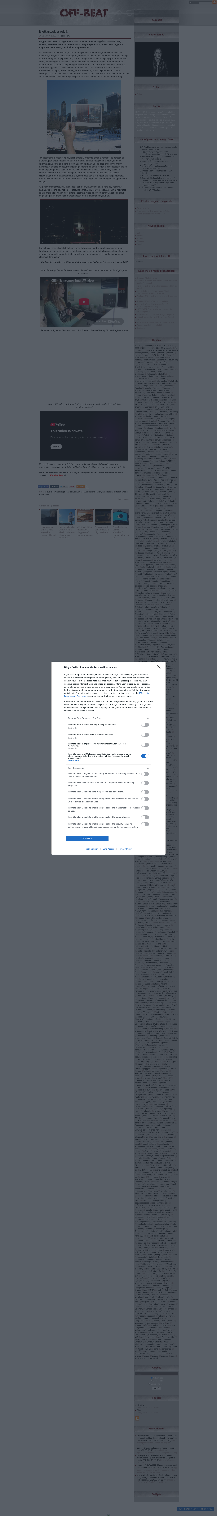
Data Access (108, 849)
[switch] (145, 725)
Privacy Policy (125, 849)
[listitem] (108, 718)
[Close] (159, 667)
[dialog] (108, 758)
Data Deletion (91, 849)
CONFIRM (87, 838)
